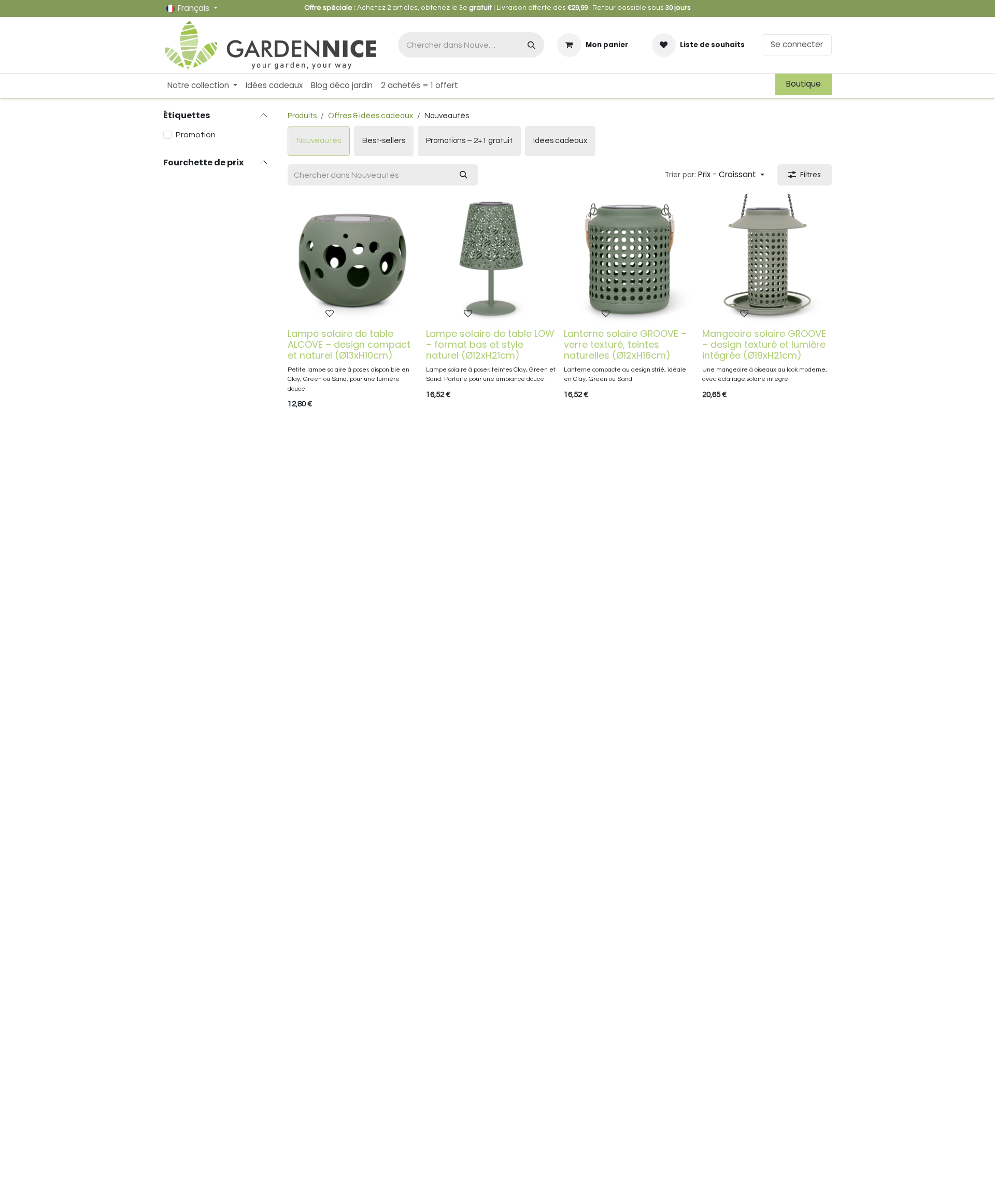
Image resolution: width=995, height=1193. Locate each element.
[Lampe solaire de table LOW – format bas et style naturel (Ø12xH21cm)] (491, 259)
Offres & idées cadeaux (370, 116)
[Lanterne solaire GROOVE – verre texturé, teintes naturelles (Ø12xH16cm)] (629, 259)
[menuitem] (202, 86)
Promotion (196, 135)
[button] (714, 175)
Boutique (803, 83)
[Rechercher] (531, 45)
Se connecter (797, 44)
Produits (302, 116)
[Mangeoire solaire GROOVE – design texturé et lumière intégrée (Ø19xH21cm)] (767, 259)
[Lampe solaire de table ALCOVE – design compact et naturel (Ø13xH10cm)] (353, 259)
